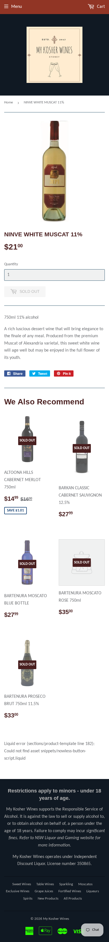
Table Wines (45, 884)
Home (8, 102)
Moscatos (85, 884)
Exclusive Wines (17, 891)
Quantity (11, 264)
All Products (73, 898)
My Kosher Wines (56, 919)
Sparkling (66, 884)
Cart (100, 6)
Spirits (27, 898)
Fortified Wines (69, 891)
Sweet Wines (21, 884)
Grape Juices (44, 891)
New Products (48, 898)
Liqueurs (92, 891)
